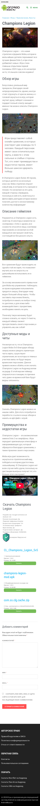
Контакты (5, 759)
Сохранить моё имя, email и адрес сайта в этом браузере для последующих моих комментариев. (18, 697)
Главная (5, 18)
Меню (35, 7)
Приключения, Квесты (25, 18)
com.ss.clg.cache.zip (16, 600)
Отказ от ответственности (13, 744)
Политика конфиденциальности (15, 740)
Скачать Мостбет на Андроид (14, 778)
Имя (4, 673)
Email (5, 683)
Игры (13, 18)
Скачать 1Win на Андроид (12, 786)
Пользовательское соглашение (14, 763)
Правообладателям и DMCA (13, 736)
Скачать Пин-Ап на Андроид (13, 782)
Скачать (19, 563)
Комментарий (8, 641)
